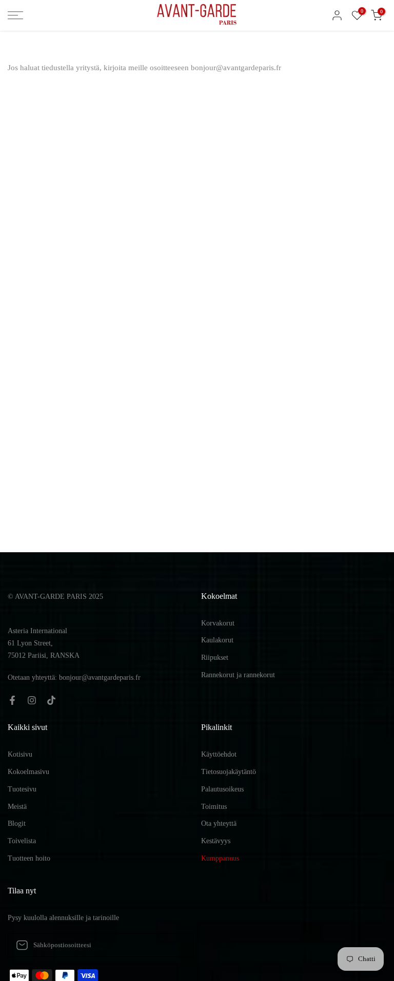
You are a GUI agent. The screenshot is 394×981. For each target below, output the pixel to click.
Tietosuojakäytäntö (228, 772)
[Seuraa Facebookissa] (12, 700)
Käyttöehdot (219, 754)
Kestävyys (215, 841)
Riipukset (214, 657)
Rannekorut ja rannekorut (238, 675)
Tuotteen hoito (29, 858)
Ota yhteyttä (219, 823)
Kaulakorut (217, 640)
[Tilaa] (175, 945)
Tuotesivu (22, 789)
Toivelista (22, 841)
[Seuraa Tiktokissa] (51, 700)
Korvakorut (217, 623)
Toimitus (214, 806)
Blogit (17, 823)
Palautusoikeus (222, 789)
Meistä (17, 806)
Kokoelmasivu (28, 772)
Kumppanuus (220, 858)
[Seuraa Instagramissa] (31, 700)
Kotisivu (20, 754)
